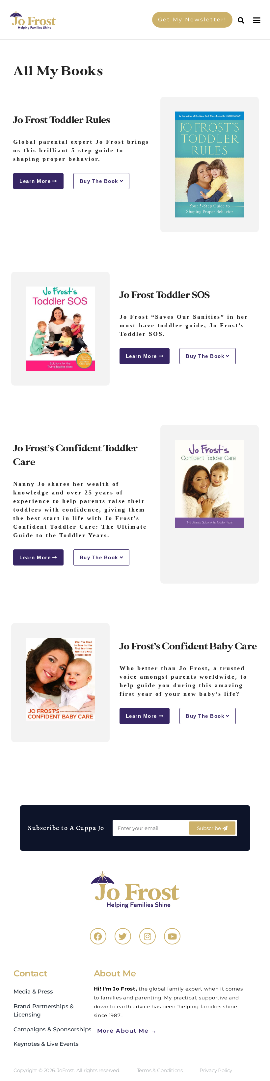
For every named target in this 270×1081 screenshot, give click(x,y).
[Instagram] (147, 936)
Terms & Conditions (160, 1070)
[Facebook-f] (98, 936)
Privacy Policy (216, 1070)
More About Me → (127, 1030)
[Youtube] (172, 936)
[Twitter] (123, 936)
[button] (257, 19)
